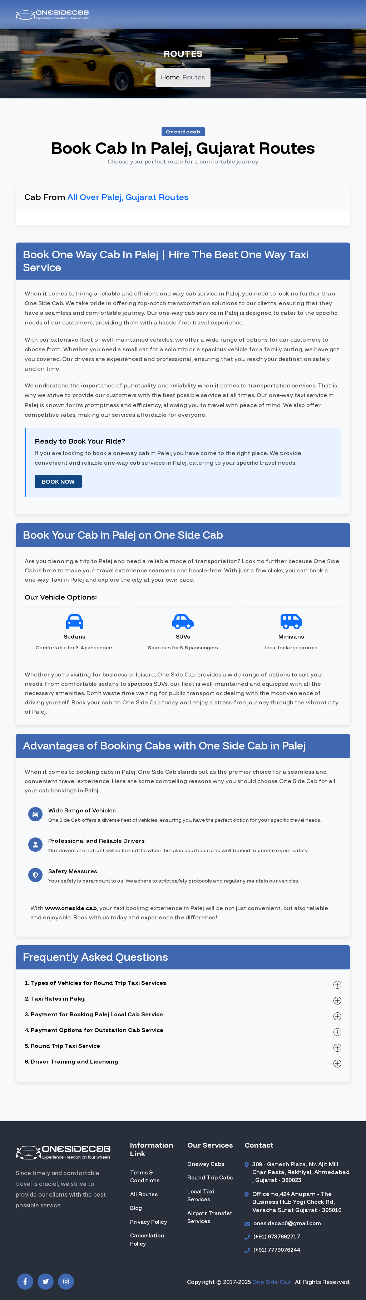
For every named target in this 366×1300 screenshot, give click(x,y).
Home (170, 77)
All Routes (144, 1194)
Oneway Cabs (205, 1163)
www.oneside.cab (71, 908)
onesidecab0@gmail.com (287, 1223)
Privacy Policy (148, 1221)
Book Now (58, 481)
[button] (25, 1282)
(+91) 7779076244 (276, 1249)
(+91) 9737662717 (276, 1236)
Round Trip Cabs (210, 1177)
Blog (136, 1207)
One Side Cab (272, 1281)
